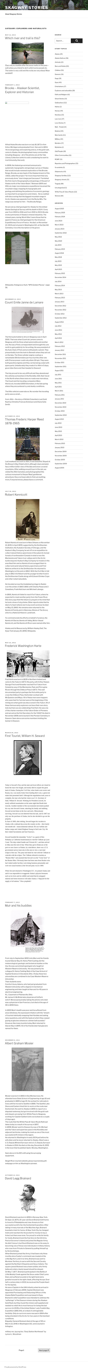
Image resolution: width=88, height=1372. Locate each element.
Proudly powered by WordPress (15, 1367)
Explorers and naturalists (63, 90)
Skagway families (61, 175)
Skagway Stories (26, 7)
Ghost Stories (59, 99)
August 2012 (59, 322)
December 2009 (60, 451)
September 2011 (60, 366)
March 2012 (59, 342)
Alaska (57, 54)
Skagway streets (60, 179)
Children (58, 70)
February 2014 (60, 285)
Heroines (58, 115)
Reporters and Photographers (65, 163)
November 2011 (60, 358)
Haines (57, 107)
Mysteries (58, 147)
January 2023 (59, 229)
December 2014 (60, 277)
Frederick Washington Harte (23, 645)
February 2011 (60, 395)
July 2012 (58, 326)
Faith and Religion (61, 94)
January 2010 (59, 447)
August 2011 (59, 370)
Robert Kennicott (16, 494)
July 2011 (58, 374)
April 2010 (58, 435)
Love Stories (59, 123)
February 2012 (60, 346)
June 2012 (58, 330)
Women (57, 196)
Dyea (56, 82)
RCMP (57, 159)
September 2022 (61, 233)
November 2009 (61, 456)
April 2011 (58, 387)
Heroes (57, 111)
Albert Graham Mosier (19, 1043)
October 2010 (60, 411)
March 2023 (59, 225)
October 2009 (60, 460)
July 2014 (58, 281)
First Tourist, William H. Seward (25, 735)
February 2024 (60, 216)
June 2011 (58, 378)
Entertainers (59, 86)
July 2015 (58, 261)
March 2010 (59, 439)
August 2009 (59, 468)
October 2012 (59, 314)
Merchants (58, 135)
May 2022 (58, 237)
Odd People (59, 151)
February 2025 (60, 212)
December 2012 (60, 306)
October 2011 (59, 362)
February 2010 (60, 443)
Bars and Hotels (60, 66)
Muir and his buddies (18, 905)
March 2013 (59, 293)
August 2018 (59, 253)
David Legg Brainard (18, 1178)
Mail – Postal (59, 127)
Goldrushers (59, 103)
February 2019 (60, 249)
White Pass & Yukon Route (64, 192)
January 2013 (59, 302)
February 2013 (60, 297)
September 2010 (61, 415)
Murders (58, 143)
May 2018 (58, 257)
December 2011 (60, 354)
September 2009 (61, 464)
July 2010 (58, 423)
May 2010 (58, 431)
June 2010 (58, 427)
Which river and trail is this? (22, 38)
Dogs (56, 78)
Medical (57, 131)
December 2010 (60, 403)
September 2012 (60, 318)
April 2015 (58, 269)
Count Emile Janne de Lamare (24, 302)
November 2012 (60, 310)
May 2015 (58, 265)
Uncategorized (60, 188)
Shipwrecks (59, 171)
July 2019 (58, 245)
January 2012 (59, 350)
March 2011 (59, 391)
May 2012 (58, 334)
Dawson (57, 74)
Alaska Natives (60, 58)
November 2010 (60, 407)
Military (57, 139)
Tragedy (57, 184)
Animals (57, 62)
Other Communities (61, 155)
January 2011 (59, 399)
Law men (58, 119)
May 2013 (58, 289)
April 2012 (58, 338)
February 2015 (60, 273)
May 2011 (58, 383)
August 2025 (59, 208)
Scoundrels (59, 167)
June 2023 (58, 221)
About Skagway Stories (13, 14)
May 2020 (58, 241)
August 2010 (59, 419)
